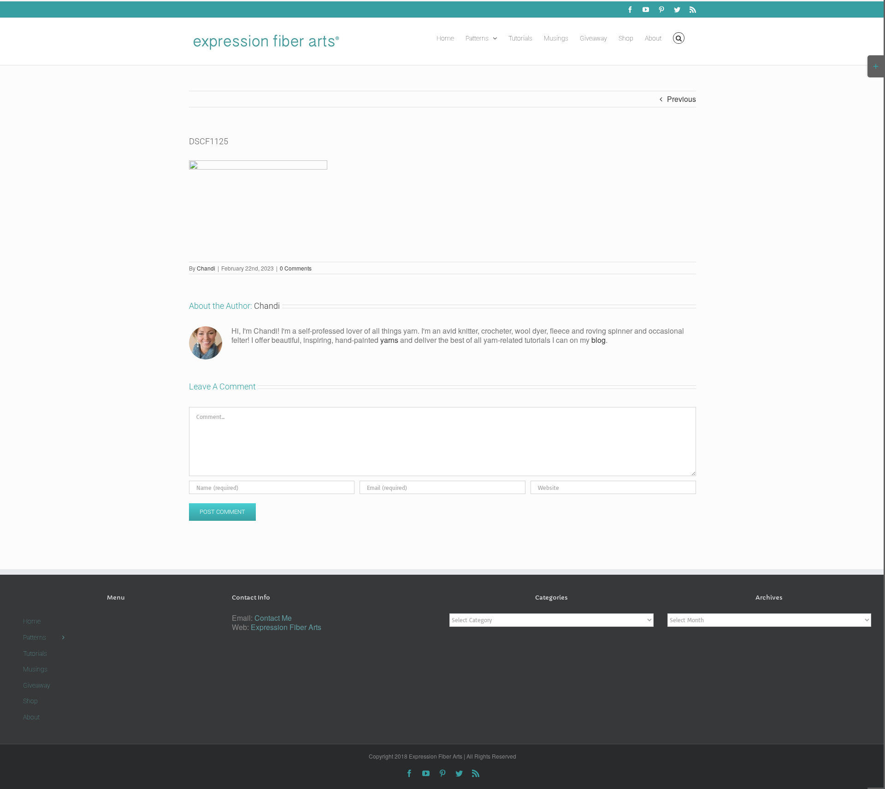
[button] (678, 37)
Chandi (206, 268)
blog (598, 340)
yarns (389, 340)
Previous (681, 99)
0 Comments (296, 268)
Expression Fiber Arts (286, 627)
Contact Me (273, 617)
